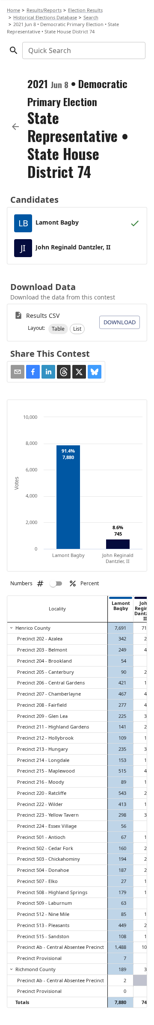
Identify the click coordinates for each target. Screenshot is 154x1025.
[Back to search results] (15, 126)
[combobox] (83, 50)
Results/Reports (44, 10)
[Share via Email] (17, 372)
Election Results (85, 10)
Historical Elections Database (45, 17)
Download (120, 322)
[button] (58, 329)
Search (90, 17)
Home (13, 10)
